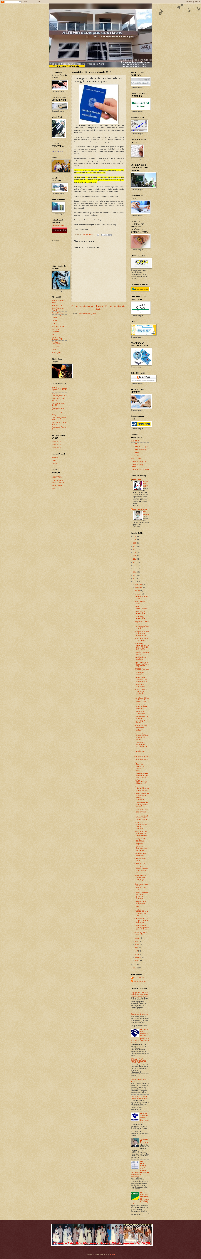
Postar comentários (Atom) (86, 314)
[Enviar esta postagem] (98, 235)
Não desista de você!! (146, 513)
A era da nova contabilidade (139, 685)
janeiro (137, 960)
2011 (135, 965)
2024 (135, 543)
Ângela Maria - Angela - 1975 (146, 484)
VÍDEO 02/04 (56, 444)
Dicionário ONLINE (58, 326)
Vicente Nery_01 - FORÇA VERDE (140, 617)
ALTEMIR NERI (138, 978)
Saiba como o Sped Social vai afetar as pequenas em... (141, 664)
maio (137, 948)
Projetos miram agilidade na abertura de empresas (139, 840)
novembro (138, 587)
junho (137, 944)
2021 (135, 553)
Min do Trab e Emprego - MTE (57, 338)
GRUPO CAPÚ (139, 864)
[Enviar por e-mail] (102, 235)
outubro (137, 591)
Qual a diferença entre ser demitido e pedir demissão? (140, 1013)
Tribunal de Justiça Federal (140, 469)
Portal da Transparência (56, 343)
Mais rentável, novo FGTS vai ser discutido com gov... (141, 886)
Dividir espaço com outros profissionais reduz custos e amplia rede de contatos (139, 994)
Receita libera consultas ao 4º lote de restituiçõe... (140, 825)
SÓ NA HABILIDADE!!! (140, 607)
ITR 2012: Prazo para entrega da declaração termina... (141, 671)
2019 (135, 559)
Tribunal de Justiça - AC (139, 462)
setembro (138, 594)
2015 (135, 572)
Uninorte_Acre (56, 353)
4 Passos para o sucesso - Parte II (58, 481)
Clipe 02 (54, 463)
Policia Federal (136, 459)
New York (55, 457)
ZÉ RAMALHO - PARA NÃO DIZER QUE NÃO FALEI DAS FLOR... (141, 646)
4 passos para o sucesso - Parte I (57, 477)
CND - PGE (135, 444)
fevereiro (138, 957)
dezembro (138, 584)
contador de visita (58, 226)
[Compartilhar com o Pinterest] (111, 235)
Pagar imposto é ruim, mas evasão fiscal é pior (141, 848)
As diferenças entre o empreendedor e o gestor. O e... (141, 804)
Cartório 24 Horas (57, 313)
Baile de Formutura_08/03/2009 (59, 394)
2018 (135, 562)
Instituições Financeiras (55, 330)
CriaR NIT (55, 324)
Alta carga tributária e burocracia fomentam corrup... (141, 758)
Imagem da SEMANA (141, 622)
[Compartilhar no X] (107, 235)
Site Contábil (56, 347)
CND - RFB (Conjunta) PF (139, 447)
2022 (135, 549)
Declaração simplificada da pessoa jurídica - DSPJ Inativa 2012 (144, 1118)
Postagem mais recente (82, 306)
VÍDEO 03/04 (56, 447)
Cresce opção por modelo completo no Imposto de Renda (141, 736)
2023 (135, 546)
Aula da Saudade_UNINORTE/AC (59, 389)
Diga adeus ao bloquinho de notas (141, 752)
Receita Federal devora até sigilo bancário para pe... (141, 679)
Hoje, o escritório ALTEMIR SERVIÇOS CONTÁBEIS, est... (140, 766)
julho (137, 941)
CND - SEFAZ (135, 453)
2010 (135, 968)
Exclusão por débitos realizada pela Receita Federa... (141, 700)
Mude (53, 488)
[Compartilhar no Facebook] (109, 235)
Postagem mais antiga (115, 306)
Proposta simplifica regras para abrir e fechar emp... (141, 706)
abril (136, 951)
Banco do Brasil (57, 305)
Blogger (112, 1254)
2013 (135, 578)
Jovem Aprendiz (57, 485)
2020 (135, 556)
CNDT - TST (135, 456)
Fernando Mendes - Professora (140, 854)
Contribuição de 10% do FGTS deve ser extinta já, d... (141, 920)
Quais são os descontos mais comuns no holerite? (139, 1097)
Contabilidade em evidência (140, 658)
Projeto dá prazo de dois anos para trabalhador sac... (141, 811)
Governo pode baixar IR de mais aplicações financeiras (141, 895)
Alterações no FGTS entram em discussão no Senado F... (141, 719)
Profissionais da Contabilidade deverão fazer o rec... (140, 745)
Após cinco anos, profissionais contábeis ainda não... (140, 904)
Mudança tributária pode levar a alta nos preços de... (140, 833)
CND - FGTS (135, 441)
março (137, 954)
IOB (53, 334)
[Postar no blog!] (104, 235)
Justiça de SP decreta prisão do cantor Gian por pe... (141, 869)
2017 (135, 565)
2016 (135, 569)
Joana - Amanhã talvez (139, 602)
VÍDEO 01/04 (56, 441)
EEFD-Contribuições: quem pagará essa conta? (141, 626)
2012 (135, 581)
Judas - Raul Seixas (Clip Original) (141, 639)
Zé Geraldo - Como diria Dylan (140, 933)
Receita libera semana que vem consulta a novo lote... (141, 912)
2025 (135, 540)
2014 (135, 575)
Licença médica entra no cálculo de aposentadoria (141, 633)
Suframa (54, 350)
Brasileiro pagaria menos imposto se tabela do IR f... (141, 927)
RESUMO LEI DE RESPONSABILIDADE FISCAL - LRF (138, 1061)
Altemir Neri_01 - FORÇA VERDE (140, 612)
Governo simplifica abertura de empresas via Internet (140, 728)
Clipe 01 (54, 460)
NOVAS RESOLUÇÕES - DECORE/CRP (141, 782)
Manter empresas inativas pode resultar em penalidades (140, 878)
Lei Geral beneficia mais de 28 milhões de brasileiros (140, 692)
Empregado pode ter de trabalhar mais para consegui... (141, 775)
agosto (137, 938)
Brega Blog (137, 479)
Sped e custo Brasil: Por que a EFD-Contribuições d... (141, 817)
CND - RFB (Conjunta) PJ (139, 450)
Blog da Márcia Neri (140, 509)
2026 (135, 536)
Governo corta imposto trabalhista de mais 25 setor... (141, 788)
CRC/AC (54, 320)
